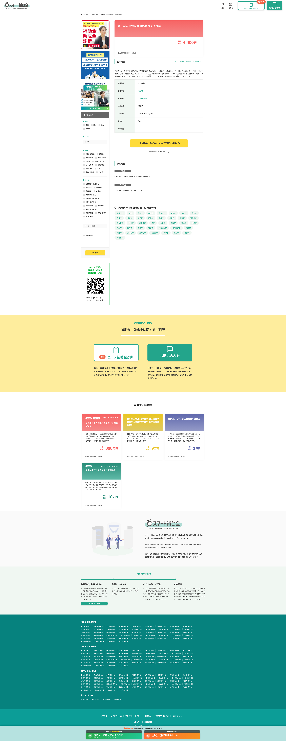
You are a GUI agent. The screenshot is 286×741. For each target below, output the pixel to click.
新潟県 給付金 (150, 678)
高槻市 (183, 223)
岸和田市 (142, 223)
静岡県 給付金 (123, 681)
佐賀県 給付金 (136, 687)
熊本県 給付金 (161, 687)
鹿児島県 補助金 (86, 641)
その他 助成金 (123, 666)
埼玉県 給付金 (98, 678)
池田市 (188, 228)
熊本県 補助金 (161, 638)
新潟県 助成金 (150, 653)
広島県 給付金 (163, 684)
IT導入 (98, 191)
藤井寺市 (142, 233)
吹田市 (150, 213)
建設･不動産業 (99, 161)
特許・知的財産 (91, 202)
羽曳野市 (154, 233)
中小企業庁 (95, 699)
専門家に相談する (161, 143)
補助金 (134, 53)
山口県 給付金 (176, 684)
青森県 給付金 (98, 675)
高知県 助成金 (111, 663)
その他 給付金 (123, 690)
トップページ (85, 14)
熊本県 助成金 (161, 663)
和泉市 (119, 218)
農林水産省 (117, 699)
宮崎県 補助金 (187, 638)
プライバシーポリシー (133, 716)
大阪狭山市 (163, 228)
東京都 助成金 (123, 653)
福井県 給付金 (188, 678)
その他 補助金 (123, 641)
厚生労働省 (106, 699)
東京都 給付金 (123, 678)
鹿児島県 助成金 (86, 666)
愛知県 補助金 (136, 632)
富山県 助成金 (163, 653)
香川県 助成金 (85, 663)
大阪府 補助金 (187, 632)
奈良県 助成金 (98, 660)
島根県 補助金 (137, 635)
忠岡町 (171, 218)
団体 (94, 125)
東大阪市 (130, 233)
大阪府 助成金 (187, 657)
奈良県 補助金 (98, 635)
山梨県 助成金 (85, 657)
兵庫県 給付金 (85, 684)
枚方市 (131, 223)
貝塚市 (161, 218)
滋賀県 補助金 (161, 632)
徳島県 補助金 (188, 635)
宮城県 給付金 (123, 675)
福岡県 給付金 (123, 687)
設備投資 (89, 191)
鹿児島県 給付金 (86, 690)
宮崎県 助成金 (187, 663)
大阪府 (140, 91)
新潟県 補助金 (150, 629)
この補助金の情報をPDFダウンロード (189, 61)
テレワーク (89, 216)
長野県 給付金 (98, 681)
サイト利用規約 (116, 716)
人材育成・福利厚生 (92, 198)
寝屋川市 (120, 213)
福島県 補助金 (161, 626)
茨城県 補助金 (174, 626)
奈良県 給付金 (98, 684)
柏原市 (194, 223)
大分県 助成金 (174, 663)
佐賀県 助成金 (136, 663)
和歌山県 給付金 (111, 684)
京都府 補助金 (174, 632)
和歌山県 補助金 (111, 635)
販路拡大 (89, 187)
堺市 (153, 223)
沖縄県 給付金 (99, 690)
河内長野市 (176, 228)
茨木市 (140, 213)
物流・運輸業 (90, 154)
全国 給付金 (112, 690)
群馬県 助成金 (85, 653)
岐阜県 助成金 (111, 657)
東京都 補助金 (123, 629)
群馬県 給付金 (85, 678)
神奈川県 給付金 (137, 678)
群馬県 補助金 (85, 629)
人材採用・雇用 (91, 195)
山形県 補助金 (149, 626)
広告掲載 (148, 716)
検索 (96, 253)
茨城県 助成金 (174, 650)
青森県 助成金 (98, 650)
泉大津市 (162, 213)
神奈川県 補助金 (137, 629)
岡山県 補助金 (150, 635)
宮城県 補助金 (123, 626)
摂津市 (166, 233)
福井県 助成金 (188, 653)
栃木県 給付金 (187, 675)
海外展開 (99, 187)
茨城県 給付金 (174, 675)
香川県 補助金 (85, 638)
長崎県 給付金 (149, 687)
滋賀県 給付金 (161, 681)
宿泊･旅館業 (90, 172)
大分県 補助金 (174, 638)
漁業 (98, 168)
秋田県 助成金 (136, 650)
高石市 (176, 233)
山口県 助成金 (176, 660)
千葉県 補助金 (111, 629)
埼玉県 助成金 (98, 653)
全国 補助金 (112, 641)
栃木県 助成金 (187, 650)
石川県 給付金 (176, 678)
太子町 (140, 218)
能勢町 (187, 233)
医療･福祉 (101, 165)
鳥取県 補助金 (125, 635)
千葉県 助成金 (111, 653)
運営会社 (104, 716)
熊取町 (173, 223)
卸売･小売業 (102, 158)
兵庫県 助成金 (85, 660)
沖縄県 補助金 (99, 641)
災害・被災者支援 (91, 209)
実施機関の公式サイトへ (157, 152)
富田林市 (193, 218)
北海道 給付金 (85, 675)
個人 (102, 125)
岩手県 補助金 (111, 626)
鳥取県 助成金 (125, 660)
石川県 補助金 (176, 629)
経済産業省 (84, 699)
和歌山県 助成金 (111, 660)
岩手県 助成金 (111, 650)
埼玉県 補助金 (98, 629)
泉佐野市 (120, 223)
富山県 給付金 (163, 678)
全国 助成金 (112, 666)
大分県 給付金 (174, 687)
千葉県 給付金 (111, 678)
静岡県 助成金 (123, 657)
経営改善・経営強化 (92, 184)
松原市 (162, 223)
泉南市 (129, 218)
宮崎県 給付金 (187, 687)
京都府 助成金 (174, 657)
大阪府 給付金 (187, 681)
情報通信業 (89, 158)
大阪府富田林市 (124, 53)
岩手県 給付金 (111, 675)
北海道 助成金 (85, 650)
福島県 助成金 (161, 650)
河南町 (182, 218)
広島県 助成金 (163, 660)
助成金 (142, 457)
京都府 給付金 (174, 681)
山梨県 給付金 (85, 681)
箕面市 (150, 228)
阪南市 (129, 228)
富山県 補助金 (163, 629)
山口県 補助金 (176, 635)
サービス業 (89, 165)
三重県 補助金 (149, 632)
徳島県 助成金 (188, 660)
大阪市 (173, 213)
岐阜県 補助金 (111, 632)
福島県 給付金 (161, 675)
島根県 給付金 (137, 684)
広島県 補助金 (163, 635)
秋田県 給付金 (136, 675)
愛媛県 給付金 (98, 687)
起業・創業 (89, 206)
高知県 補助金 (111, 638)
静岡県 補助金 (123, 632)
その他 (88, 129)
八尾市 (119, 228)
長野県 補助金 (98, 632)
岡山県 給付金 (150, 684)
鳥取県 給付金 (125, 684)
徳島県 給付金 (188, 684)
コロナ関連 (89, 213)
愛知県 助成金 (136, 657)
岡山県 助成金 (150, 660)
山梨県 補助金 (85, 632)
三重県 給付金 (149, 681)
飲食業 (88, 161)
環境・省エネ (102, 213)
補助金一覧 (95, 14)
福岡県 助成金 (123, 663)
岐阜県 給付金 (111, 681)
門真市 (150, 218)
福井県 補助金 (188, 629)
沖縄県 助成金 (99, 666)
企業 (87, 125)
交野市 (119, 233)
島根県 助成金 (137, 660)
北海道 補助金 (85, 626)
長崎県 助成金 (149, 663)
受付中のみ (89, 235)
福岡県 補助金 (123, 638)
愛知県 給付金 (136, 681)
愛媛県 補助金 (98, 638)
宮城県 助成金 (123, 650)
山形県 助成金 (149, 650)
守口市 (140, 228)
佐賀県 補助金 (136, 638)
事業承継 (101, 206)
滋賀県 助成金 (161, 657)
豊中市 (194, 213)
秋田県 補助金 (136, 626)
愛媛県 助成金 (98, 663)
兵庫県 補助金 (85, 635)
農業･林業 (89, 168)
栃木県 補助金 (187, 626)
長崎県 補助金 (149, 638)
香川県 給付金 (85, 687)
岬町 (130, 213)
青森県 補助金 (98, 626)
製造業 (101, 154)
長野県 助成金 (98, 657)
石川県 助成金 (176, 653)
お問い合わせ (177, 716)
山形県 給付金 (149, 675)
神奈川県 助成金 (137, 653)
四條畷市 (120, 238)
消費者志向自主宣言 (162, 716)
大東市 (183, 213)
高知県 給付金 (111, 687)
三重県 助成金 (149, 657)
